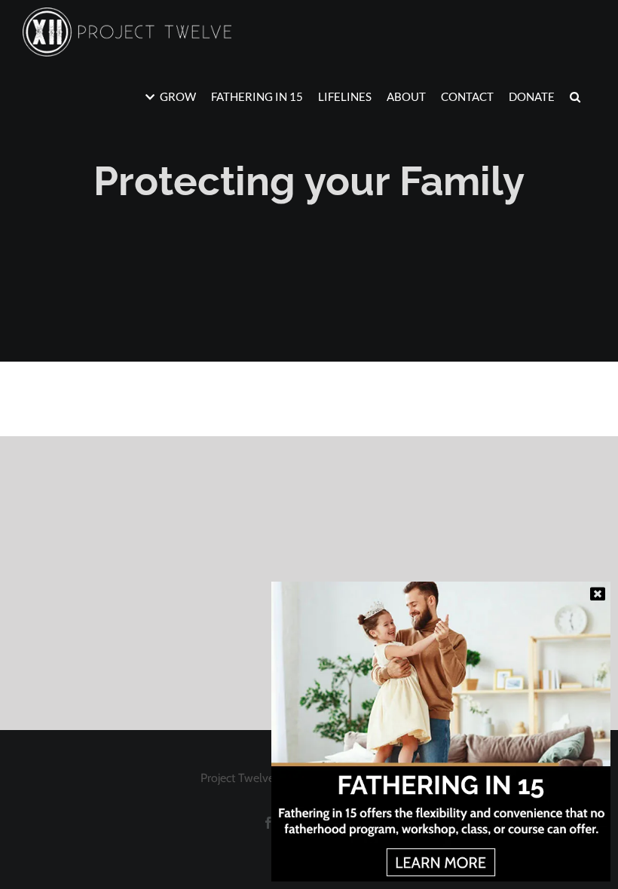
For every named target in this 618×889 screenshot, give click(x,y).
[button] (575, 96)
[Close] (597, 593)
